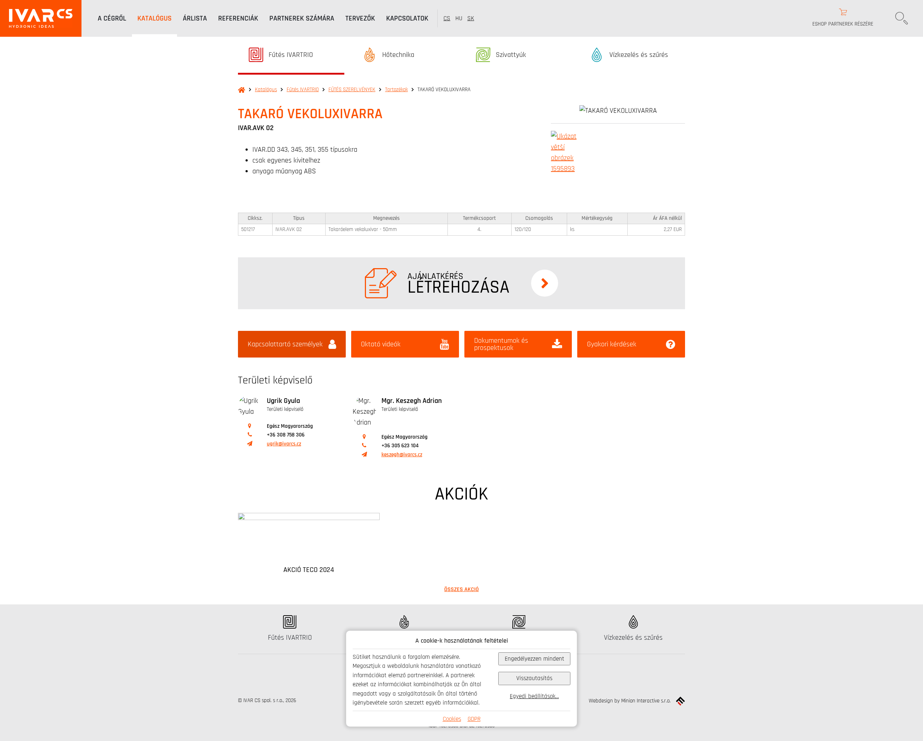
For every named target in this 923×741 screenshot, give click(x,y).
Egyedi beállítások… (534, 696)
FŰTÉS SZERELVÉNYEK (351, 89)
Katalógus (266, 89)
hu (458, 18)
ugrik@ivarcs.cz (284, 444)
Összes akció (461, 589)
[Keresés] (901, 18)
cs (446, 18)
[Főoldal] (40, 18)
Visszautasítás (534, 678)
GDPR (474, 718)
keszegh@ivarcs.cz (401, 455)
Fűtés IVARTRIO (303, 89)
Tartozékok (396, 89)
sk (470, 18)
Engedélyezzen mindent (534, 658)
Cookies (452, 718)
